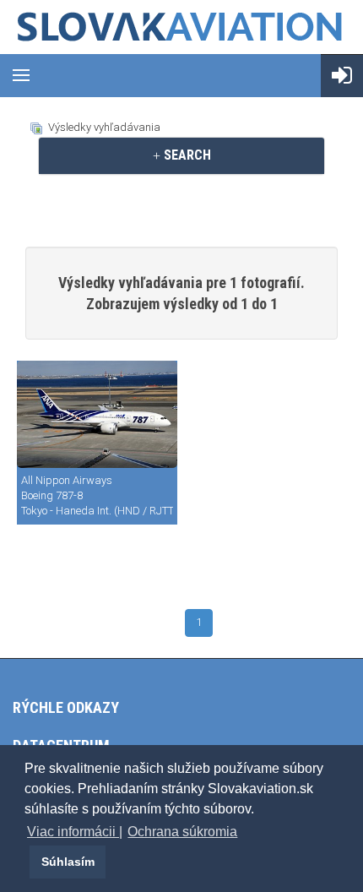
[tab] (181, 155)
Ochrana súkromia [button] (182, 831)
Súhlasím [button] (68, 861)
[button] (27, 861)
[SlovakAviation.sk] (181, 27)
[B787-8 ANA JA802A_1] (97, 414)
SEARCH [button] (185, 155)
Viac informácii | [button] (74, 831)
